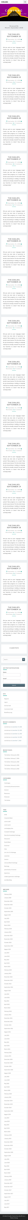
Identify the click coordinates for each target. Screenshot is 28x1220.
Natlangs (6, 866)
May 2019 (6, 1125)
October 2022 (7, 983)
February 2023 (8, 970)
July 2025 (6, 918)
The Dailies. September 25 (14, 240)
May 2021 (6, 1042)
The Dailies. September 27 (14, 158)
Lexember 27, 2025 (17, 727)
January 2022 (7, 1014)
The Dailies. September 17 (14, 567)
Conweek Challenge (9, 832)
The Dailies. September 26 (14, 199)
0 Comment (18, 41)
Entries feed (7, 705)
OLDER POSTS (14, 648)
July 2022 (6, 994)
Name (4, 672)
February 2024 (8, 928)
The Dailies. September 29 (14, 76)
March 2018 (7, 1173)
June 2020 (7, 1080)
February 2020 (8, 1094)
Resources (7, 793)
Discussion (7, 838)
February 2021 (8, 1052)
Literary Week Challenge (10, 863)
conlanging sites (8, 828)
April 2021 (7, 1045)
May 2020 (6, 1083)
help (5, 849)
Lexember (7, 856)
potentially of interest (10, 869)
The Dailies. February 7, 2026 (11, 758)
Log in (6, 702)
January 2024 (7, 932)
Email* (5, 678)
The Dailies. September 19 (14, 485)
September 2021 (8, 1028)
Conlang (4, 2)
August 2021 (7, 1032)
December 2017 (8, 1183)
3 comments (18, 123)
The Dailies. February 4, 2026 (11, 768)
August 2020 (7, 1073)
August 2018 (7, 1155)
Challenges (7, 783)
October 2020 (7, 1066)
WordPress (22, 1216)
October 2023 (7, 942)
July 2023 (6, 952)
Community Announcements (12, 786)
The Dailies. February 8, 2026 (11, 755)
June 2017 (7, 1204)
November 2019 (8, 1104)
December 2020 (8, 1059)
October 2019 (7, 1107)
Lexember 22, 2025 (17, 730)
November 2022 (8, 980)
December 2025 (8, 901)
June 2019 (7, 1121)
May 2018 (6, 1166)
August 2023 (7, 949)
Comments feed (8, 709)
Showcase (6, 797)
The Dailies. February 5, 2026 (11, 765)
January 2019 (7, 1138)
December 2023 (8, 935)
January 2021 (7, 1056)
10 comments (18, 205)
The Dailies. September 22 (14, 363)
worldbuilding (8, 880)
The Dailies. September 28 (14, 117)
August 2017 (7, 1197)
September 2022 (8, 987)
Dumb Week (7, 842)
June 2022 (7, 997)
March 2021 (7, 1049)
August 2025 (7, 915)
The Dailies (7, 800)
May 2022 (6, 1001)
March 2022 (7, 1008)
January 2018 (7, 1180)
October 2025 (7, 908)
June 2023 (7, 956)
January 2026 (7, 897)
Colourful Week (8, 818)
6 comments (18, 164)
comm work (7, 825)
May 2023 (6, 959)
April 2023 (7, 963)
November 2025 (8, 904)
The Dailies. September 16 (14, 608)
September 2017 (8, 1193)
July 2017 (6, 1200)
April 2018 (7, 1169)
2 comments (18, 246)
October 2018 (7, 1149)
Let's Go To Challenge (10, 852)
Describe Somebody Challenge (12, 835)
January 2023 (7, 973)
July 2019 (6, 1118)
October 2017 (7, 1190)
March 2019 (7, 1131)
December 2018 (8, 1142)
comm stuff (7, 821)
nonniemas (9, 41)
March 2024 (7, 925)
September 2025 (8, 911)
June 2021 (7, 1038)
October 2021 (7, 1025)
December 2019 (8, 1100)
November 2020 (8, 1063)
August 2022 (7, 990)
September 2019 (8, 1111)
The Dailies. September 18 (14, 526)
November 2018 (8, 1145)
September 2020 (8, 1069)
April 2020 (7, 1087)
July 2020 (6, 1076)
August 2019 (7, 1114)
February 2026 (8, 894)
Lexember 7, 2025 (16, 740)
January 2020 (7, 1097)
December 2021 (8, 1018)
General (6, 790)
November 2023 (8, 939)
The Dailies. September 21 (14, 404)
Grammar (6, 845)
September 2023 (8, 946)
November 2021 (8, 1021)
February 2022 (8, 1011)
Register (6, 699)
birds (5, 814)
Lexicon (6, 859)
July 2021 (6, 1035)
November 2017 (8, 1186)
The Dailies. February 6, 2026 (11, 762)
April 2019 (7, 1128)
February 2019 (8, 1135)
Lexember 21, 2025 (17, 733)
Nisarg (16, 1218)
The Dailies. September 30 (14, 35)
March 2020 (7, 1090)
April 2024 (7, 922)
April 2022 (7, 1004)
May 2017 (6, 1207)
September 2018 (8, 1152)
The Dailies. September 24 (14, 281)
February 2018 (8, 1176)
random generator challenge (12, 876)
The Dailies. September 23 (14, 322)
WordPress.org (8, 712)
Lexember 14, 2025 (17, 737)
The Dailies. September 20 (14, 444)
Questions (7, 873)
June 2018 (7, 1162)
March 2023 (7, 966)
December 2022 (8, 977)
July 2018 (6, 1159)
